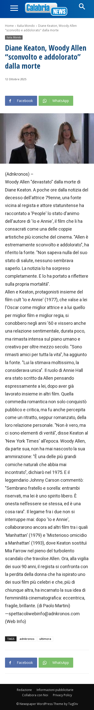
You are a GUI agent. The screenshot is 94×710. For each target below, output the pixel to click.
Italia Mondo (26, 26)
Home (9, 26)
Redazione (24, 690)
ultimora (45, 639)
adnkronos (27, 639)
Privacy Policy (62, 695)
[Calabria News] (47, 9)
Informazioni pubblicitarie (55, 690)
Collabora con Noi (35, 695)
